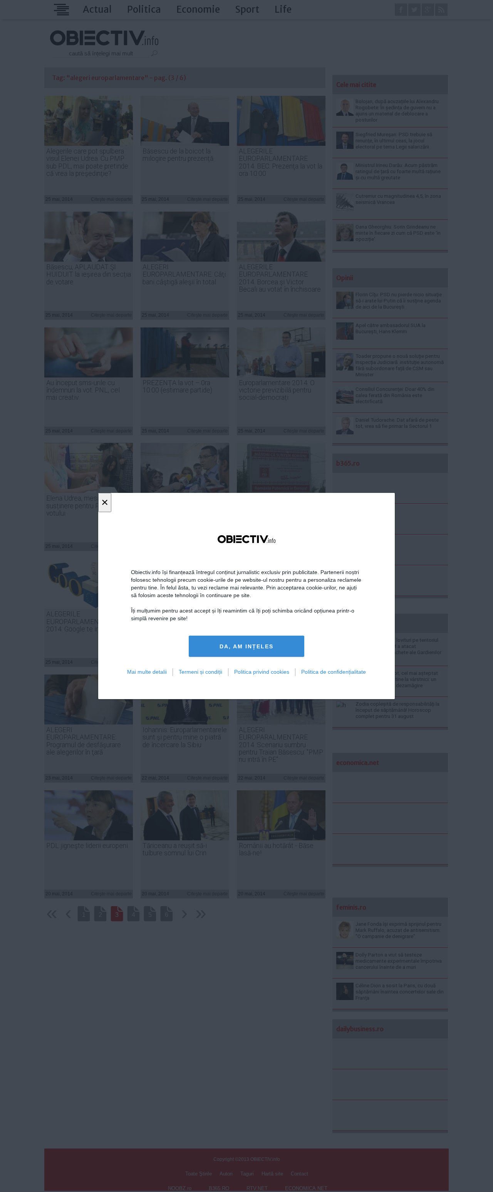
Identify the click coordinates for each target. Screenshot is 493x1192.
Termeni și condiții (200, 672)
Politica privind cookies (261, 672)
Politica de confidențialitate (333, 672)
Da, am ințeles (246, 646)
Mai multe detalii (147, 672)
